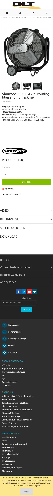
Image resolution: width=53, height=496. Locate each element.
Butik (4, 440)
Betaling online (9, 437)
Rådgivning (7, 464)
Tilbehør (6, 385)
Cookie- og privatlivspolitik (14, 444)
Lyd (3, 375)
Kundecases (13, 325)
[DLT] (26, 5)
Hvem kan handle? (10, 454)
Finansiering (8, 447)
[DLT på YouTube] (29, 292)
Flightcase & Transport (12, 368)
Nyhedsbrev (26, 298)
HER (8, 483)
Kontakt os (13, 352)
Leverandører (14, 332)
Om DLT (12, 345)
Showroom (7, 471)
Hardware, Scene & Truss (13, 372)
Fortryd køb (7, 451)
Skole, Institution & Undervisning (17, 420)
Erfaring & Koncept (17, 339)
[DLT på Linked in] (24, 292)
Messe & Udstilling (10, 413)
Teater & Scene (9, 423)
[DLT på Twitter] (34, 292)
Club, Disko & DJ (9, 406)
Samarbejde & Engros (12, 467)
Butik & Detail (8, 399)
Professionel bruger (11, 416)
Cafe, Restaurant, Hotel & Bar (15, 403)
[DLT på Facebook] (18, 292)
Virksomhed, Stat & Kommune (16, 426)
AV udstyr (6, 365)
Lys (3, 378)
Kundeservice (8, 461)
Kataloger (6, 457)
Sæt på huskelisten (11, 194)
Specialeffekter (9, 382)
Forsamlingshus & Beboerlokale (17, 409)
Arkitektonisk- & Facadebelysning (17, 396)
